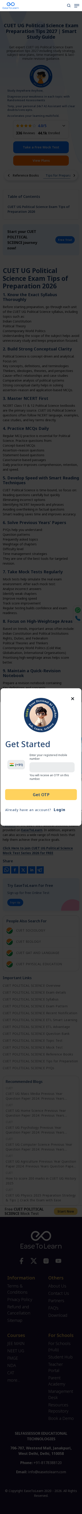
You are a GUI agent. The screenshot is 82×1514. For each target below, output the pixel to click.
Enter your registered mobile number (48, 757)
